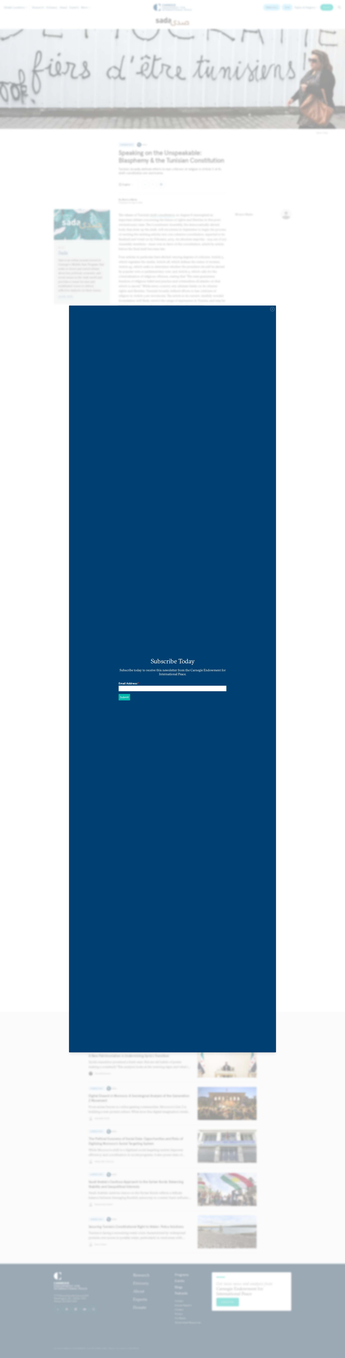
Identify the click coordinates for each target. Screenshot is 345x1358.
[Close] (272, 309)
